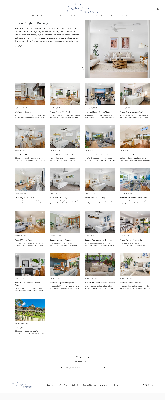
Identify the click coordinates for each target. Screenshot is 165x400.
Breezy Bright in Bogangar (32, 23)
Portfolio (74, 16)
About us (86, 16)
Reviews (114, 16)
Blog (116, 385)
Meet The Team (62, 385)
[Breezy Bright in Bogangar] (117, 49)
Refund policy (105, 385)
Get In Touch (101, 16)
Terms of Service (89, 385)
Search (50, 385)
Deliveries (75, 385)
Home (24, 16)
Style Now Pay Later (40, 16)
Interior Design (59, 16)
